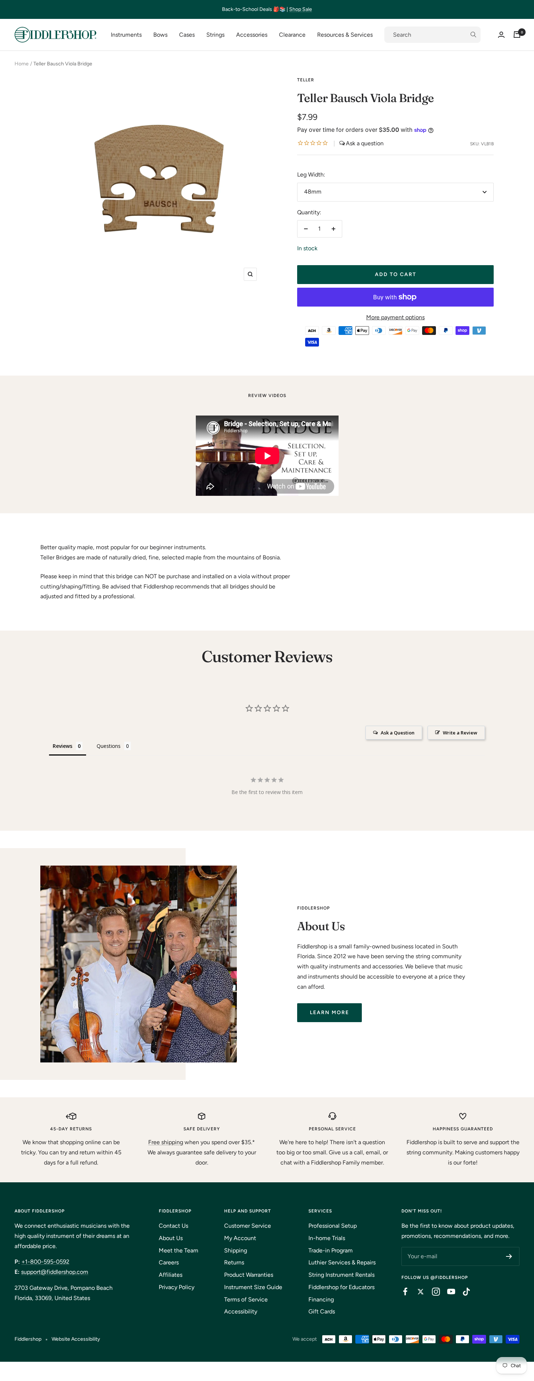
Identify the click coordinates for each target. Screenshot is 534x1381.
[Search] (432, 35)
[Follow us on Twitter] (417, 1292)
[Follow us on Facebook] (401, 1292)
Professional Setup (332, 1225)
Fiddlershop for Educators (341, 1287)
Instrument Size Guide (253, 1287)
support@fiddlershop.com (54, 1271)
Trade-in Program (330, 1250)
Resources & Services (345, 34)
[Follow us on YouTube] (447, 1292)
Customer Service (247, 1225)
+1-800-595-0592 (45, 1261)
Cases (187, 34)
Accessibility (240, 1311)
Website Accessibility (76, 1339)
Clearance (292, 34)
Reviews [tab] (62, 745)
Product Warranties (248, 1274)
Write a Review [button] (460, 732)
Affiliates (170, 1274)
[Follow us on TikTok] (462, 1292)
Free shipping (165, 1142)
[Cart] (517, 34)
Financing (321, 1299)
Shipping (235, 1250)
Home (22, 64)
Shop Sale (300, 9)
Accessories (251, 34)
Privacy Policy (176, 1287)
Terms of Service (246, 1299)
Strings (215, 34)
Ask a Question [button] (397, 732)
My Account (240, 1238)
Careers (169, 1262)
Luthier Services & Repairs (342, 1262)
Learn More (329, 1012)
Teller (305, 79)
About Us (171, 1238)
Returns (234, 1262)
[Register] (509, 1256)
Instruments (126, 34)
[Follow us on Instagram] (432, 1292)
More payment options (395, 317)
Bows (160, 34)
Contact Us (173, 1225)
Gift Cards (321, 1311)
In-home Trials (326, 1238)
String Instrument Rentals (341, 1274)
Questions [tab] (109, 745)
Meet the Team (178, 1250)
